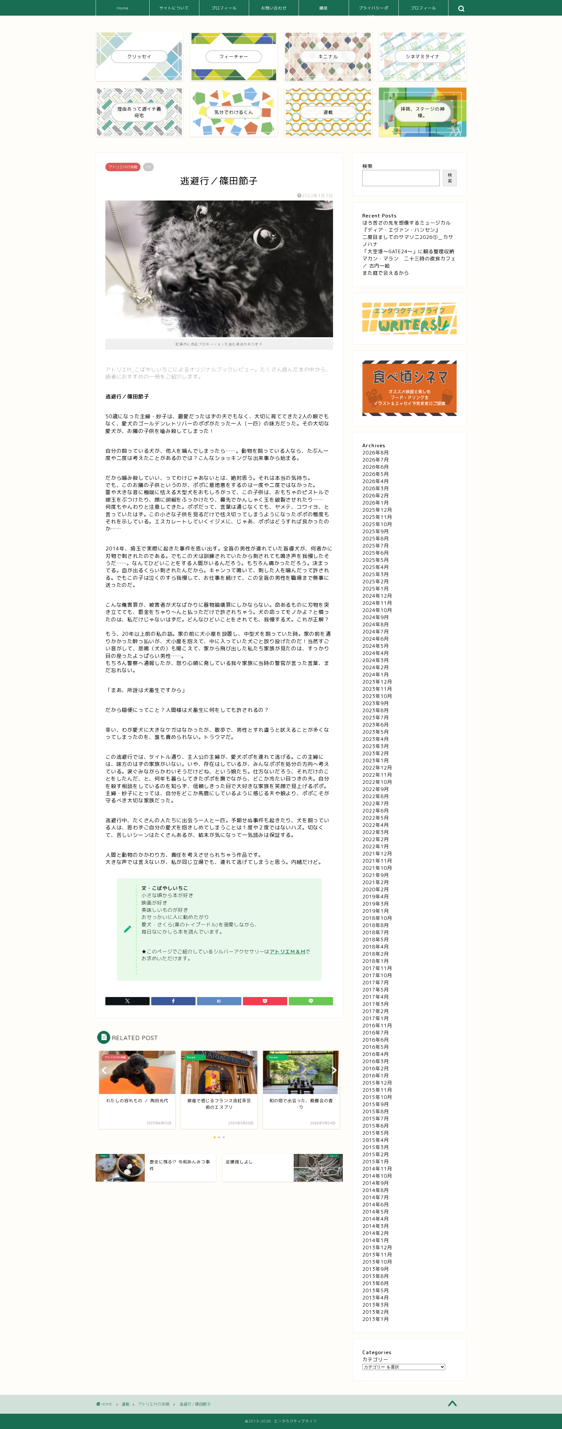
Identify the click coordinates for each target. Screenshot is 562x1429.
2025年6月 (375, 552)
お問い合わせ (274, 8)
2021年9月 (375, 875)
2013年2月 (375, 1312)
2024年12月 (377, 595)
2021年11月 (377, 860)
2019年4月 (375, 896)
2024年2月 (375, 667)
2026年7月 (375, 459)
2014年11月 (377, 1168)
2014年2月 (375, 1233)
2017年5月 (375, 989)
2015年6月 (375, 1125)
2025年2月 (375, 581)
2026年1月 (375, 502)
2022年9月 (375, 789)
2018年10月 (377, 918)
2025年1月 (375, 588)
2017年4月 (375, 996)
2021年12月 (377, 853)
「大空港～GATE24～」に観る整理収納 (408, 251)
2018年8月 (375, 925)
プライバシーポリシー (373, 11)
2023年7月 (375, 717)
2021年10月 (377, 868)
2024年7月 (375, 631)
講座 (323, 8)
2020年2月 (375, 889)
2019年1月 (375, 911)
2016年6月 (375, 1039)
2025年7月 (375, 545)
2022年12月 (377, 767)
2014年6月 (375, 1204)
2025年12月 (377, 509)
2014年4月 (375, 1218)
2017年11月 (377, 968)
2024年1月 (375, 674)
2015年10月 (377, 1097)
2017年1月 (375, 1018)
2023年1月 (375, 760)
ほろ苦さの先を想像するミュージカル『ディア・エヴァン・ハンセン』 (406, 226)
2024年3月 (375, 660)
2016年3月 (375, 1061)
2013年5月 (375, 1290)
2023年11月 (377, 689)
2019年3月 (375, 903)
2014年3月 (375, 1226)
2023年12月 (377, 681)
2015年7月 (375, 1118)
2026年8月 (375, 452)
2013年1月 (375, 1319)
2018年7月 (375, 932)
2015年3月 (375, 1147)
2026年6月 (375, 467)
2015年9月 (375, 1104)
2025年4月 (375, 567)
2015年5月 (375, 1133)
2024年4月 (375, 653)
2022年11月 (377, 774)
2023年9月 (375, 703)
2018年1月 (375, 961)
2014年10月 (377, 1175)
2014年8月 (375, 1190)
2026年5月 (375, 474)
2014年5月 (375, 1211)
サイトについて (174, 8)
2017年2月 (375, 1011)
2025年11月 (377, 517)
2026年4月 (375, 481)
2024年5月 (375, 646)
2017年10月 (377, 975)
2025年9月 (375, 531)
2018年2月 (375, 953)
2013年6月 (375, 1283)
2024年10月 (377, 610)
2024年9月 (375, 617)
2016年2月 (375, 1068)
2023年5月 (375, 731)
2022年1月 (375, 846)
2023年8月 (375, 710)
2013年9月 (375, 1269)
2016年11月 (377, 1025)
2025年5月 (375, 560)
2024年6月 (375, 638)
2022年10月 (377, 782)
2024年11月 (377, 603)
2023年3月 (375, 746)
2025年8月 (375, 538)
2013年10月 (377, 1261)
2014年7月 (375, 1197)
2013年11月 (377, 1254)
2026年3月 (375, 488)
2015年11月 (377, 1090)
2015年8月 (375, 1111)
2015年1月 (375, 1161)
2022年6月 (375, 810)
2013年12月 (377, 1247)
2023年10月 (377, 696)
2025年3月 (375, 574)
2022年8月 (375, 796)
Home (122, 8)
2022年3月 (375, 832)
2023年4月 (375, 739)
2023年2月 (375, 753)
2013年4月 (375, 1297)
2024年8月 (375, 624)
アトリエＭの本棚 (123, 167)
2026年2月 (375, 495)
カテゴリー (375, 1359)
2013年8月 (375, 1276)
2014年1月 (375, 1240)
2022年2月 (375, 839)
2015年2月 (375, 1154)
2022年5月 (375, 817)
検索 (367, 166)
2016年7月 (375, 1032)
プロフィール (224, 8)
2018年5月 (375, 939)
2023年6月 (375, 724)
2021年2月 (375, 882)
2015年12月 (377, 1082)
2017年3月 (375, 1004)
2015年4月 (375, 1140)
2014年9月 (375, 1183)
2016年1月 (375, 1075)
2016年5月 (375, 1047)
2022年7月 (375, 803)
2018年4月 (375, 946)
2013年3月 (375, 1304)
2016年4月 (375, 1054)
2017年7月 (375, 982)
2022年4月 (375, 825)
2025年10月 (377, 524)
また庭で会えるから (385, 273)
